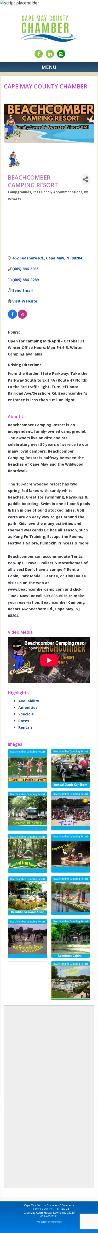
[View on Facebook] (12, 317)
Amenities (28, 707)
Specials (26, 714)
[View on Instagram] (22, 317)
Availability (28, 700)
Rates (23, 720)
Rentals (25, 727)
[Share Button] (85, 179)
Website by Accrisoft (49, 1221)
